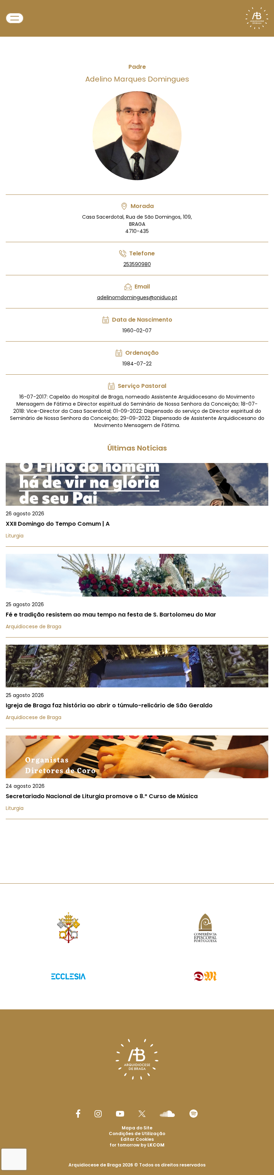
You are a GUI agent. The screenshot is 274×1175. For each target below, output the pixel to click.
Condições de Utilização (137, 1133)
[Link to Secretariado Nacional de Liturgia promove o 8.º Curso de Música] (137, 777)
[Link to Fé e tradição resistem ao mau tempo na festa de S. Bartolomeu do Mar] (137, 596)
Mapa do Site (137, 1128)
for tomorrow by (137, 1145)
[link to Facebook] (78, 1113)
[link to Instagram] (98, 1113)
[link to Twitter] (142, 1114)
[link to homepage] (256, 18)
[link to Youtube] (120, 1114)
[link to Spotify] (193, 1113)
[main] (137, 427)
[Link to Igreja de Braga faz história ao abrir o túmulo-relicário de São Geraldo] (137, 686)
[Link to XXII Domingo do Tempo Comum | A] (137, 505)
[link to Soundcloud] (167, 1114)
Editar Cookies (137, 1139)
